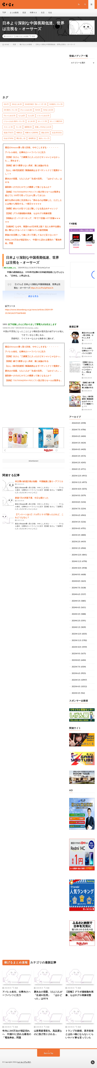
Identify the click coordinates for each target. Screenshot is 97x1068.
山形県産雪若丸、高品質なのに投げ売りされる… (48, 1032)
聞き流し (21, 138)
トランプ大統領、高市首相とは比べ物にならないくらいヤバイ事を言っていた (79, 1034)
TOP (4, 13)
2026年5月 (76, 443)
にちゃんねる (43, 116)
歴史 (45, 133)
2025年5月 (76, 522)
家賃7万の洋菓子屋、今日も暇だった (31, 498)
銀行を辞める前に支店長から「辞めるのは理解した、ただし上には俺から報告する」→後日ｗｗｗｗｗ (33, 202)
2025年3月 (76, 535)
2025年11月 (76, 482)
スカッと (8, 127)
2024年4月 (76, 607)
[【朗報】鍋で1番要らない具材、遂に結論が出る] (75, 387)
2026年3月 (76, 456)
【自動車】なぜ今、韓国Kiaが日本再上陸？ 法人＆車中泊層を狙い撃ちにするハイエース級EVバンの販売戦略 (33, 228)
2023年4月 (76, 687)
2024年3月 (76, 614)
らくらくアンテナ (24, 1062)
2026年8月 (76, 423)
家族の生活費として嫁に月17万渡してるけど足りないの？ (31, 235)
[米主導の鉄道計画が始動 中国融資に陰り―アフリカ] (8, 485)
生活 (42, 13)
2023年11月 (76, 640)
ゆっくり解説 (56, 121)
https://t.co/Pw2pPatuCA (42, 288)
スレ (18, 127)
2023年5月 (76, 680)
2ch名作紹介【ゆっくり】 (35, 104)
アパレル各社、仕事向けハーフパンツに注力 (25, 152)
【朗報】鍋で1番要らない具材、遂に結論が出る (27, 166)
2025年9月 (76, 496)
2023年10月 (76, 647)
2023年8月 (76, 660)
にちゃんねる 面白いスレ (14, 121)
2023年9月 (76, 654)
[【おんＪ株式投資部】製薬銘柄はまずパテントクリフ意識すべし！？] (75, 401)
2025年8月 (76, 502)
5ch (37, 110)
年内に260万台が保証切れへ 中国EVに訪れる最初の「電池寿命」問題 (33, 241)
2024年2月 (76, 621)
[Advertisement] (33, 72)
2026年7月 (76, 430)
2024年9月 (76, 575)
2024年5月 (76, 601)
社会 (50, 13)
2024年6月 (76, 594)
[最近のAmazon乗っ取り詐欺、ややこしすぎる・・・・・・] (75, 337)
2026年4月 (76, 449)
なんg (21, 116)
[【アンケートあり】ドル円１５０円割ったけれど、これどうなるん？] (8, 518)
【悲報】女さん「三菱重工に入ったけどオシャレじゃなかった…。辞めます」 (32, 159)
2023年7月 (76, 667)
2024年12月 (76, 555)
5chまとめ (48, 110)
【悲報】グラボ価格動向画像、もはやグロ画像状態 (28, 213)
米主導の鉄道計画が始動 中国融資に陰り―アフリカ (39, 481)
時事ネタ (33, 13)
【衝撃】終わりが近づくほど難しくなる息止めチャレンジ (31, 209)
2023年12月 (76, 634)
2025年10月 (76, 489)
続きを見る (33, 296)
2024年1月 (76, 627)
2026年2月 (76, 463)
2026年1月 (76, 469)
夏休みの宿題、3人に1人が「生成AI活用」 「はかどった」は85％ (33, 180)
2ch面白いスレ (55, 104)
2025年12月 (76, 476)
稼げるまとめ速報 (22, 36)
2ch (6, 104)
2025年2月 (76, 542)
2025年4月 (76, 528)
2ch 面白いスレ (10, 110)
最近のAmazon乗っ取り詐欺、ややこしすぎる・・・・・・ (32, 148)
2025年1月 (76, 548)
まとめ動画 (14, 13)
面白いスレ (44, 138)
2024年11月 (76, 561)
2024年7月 (76, 588)
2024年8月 (76, 581)
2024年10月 (76, 568)
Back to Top (48, 1053)
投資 (24, 13)
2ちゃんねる (26, 110)
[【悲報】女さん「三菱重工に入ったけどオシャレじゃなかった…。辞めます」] (75, 367)
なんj (31, 116)
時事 (19, 133)
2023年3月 (76, 693)
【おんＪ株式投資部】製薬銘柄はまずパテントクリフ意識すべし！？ (33, 172)
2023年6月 (76, 673)
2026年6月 (76, 436)
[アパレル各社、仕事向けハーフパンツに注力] (75, 353)
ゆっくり (42, 121)
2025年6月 (76, 515)
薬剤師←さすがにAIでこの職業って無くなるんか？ (28, 187)
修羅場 (28, 127)
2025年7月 (76, 509)
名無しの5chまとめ (43, 127)
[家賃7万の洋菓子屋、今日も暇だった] (8, 502)
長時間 (32, 138)
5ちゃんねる (9, 116)
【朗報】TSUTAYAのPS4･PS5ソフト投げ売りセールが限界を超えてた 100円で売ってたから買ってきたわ (32, 193)
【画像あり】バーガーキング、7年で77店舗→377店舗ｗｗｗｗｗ (32, 220)
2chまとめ (17, 104)
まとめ (31, 121)
